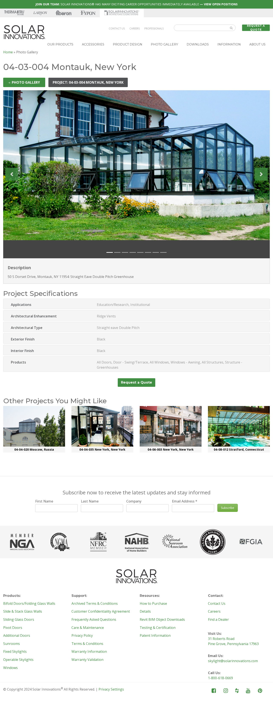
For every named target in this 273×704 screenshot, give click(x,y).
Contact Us (117, 28)
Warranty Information (89, 652)
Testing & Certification (158, 628)
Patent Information (155, 636)
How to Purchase (153, 604)
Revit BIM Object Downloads (162, 620)
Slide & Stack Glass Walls (22, 611)
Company (133, 501)
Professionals (154, 28)
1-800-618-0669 (220, 678)
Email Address (184, 501)
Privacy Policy (82, 636)
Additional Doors (16, 636)
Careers (134, 28)
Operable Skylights (18, 660)
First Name (44, 501)
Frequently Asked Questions (93, 620)
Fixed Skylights (15, 652)
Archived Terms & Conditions (94, 604)
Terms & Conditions (87, 644)
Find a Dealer (218, 620)
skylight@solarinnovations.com (233, 661)
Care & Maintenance (87, 628)
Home (8, 52)
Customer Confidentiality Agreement (100, 611)
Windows (10, 668)
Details (145, 611)
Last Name (90, 501)
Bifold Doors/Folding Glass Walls (29, 604)
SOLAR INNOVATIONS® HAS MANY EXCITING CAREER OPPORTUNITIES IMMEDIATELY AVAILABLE (136, 4)
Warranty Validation (87, 660)
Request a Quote (256, 28)
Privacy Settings (111, 689)
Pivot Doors (12, 628)
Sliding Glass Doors (18, 620)
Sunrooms (11, 644)
